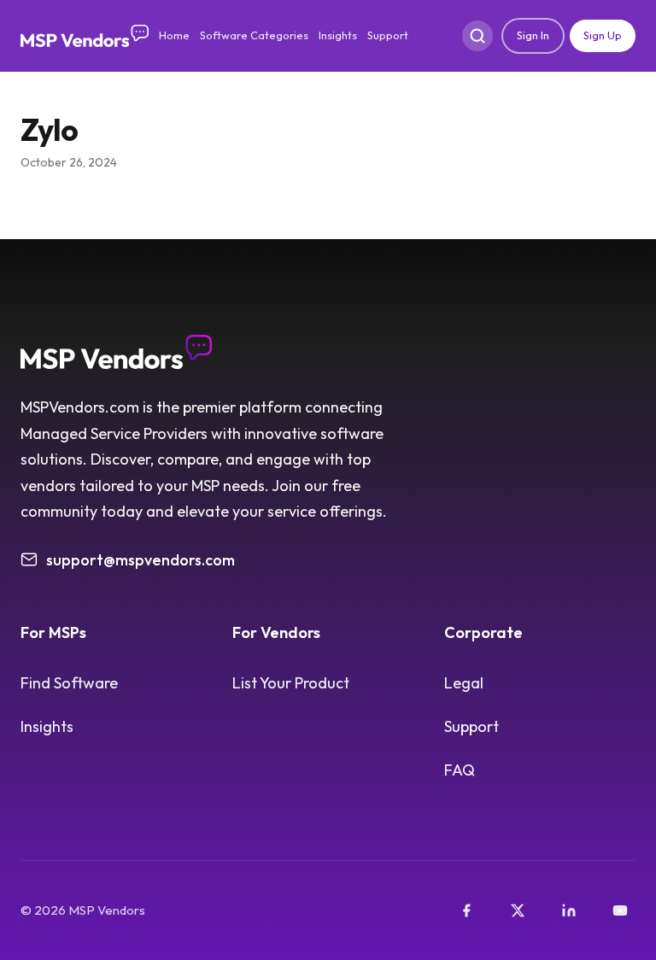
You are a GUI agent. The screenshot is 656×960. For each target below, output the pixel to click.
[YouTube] (620, 910)
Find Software (69, 683)
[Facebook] (466, 910)
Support (387, 35)
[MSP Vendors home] (84, 36)
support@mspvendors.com (140, 560)
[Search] (477, 35)
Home (174, 35)
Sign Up (602, 35)
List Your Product (290, 683)
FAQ (459, 770)
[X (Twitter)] (517, 910)
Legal (463, 683)
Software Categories (254, 35)
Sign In (533, 35)
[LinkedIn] (569, 910)
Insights (338, 35)
